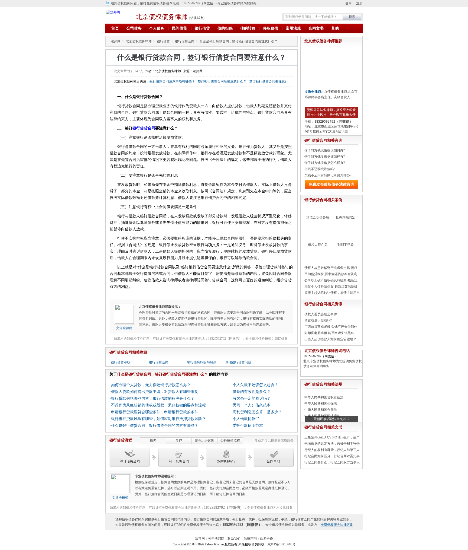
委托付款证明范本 (248, 426)
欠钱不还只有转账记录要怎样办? (327, 175)
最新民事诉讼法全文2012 (331, 419)
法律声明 (250, 539)
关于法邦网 (216, 539)
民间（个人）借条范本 (252, 405)
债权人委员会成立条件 (320, 314)
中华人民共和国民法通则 (322, 416)
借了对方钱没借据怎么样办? (324, 163)
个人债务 (156, 28)
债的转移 (247, 28)
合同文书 (316, 28)
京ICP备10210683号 (281, 544)
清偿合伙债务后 (317, 217)
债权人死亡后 (317, 245)
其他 (335, 28)
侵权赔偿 (270, 28)
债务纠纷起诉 (204, 441)
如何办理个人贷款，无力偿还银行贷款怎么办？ (151, 385)
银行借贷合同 (184, 41)
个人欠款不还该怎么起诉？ (255, 385)
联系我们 (233, 539)
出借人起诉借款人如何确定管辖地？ (330, 339)
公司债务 (134, 28)
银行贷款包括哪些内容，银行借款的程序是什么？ (152, 398)
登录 (348, 3)
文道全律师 (124, 328)
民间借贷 (179, 28)
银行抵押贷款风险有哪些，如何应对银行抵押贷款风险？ (158, 419)
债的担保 (225, 28)
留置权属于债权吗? (318, 320)
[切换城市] (196, 18)
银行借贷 (202, 28)
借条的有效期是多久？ (252, 392)
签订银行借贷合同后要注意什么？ (222, 81)
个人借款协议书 (246, 419)
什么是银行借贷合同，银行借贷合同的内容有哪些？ (154, 426)
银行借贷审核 (120, 362)
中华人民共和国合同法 (320, 410)
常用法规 (293, 28)
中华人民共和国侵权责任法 (323, 397)
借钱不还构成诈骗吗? (319, 169)
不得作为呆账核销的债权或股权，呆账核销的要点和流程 (158, 405)
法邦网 (116, 41)
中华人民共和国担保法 (320, 403)
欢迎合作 (266, 539)
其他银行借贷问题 (238, 362)
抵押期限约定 (345, 217)
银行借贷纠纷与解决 (201, 362)
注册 (359, 3)
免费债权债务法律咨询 (337, 525)
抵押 (153, 441)
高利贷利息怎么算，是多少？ (257, 412)
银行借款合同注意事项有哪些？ (172, 81)
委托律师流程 (230, 441)
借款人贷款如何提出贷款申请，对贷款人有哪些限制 (154, 392)
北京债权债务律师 (162, 16)
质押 (179, 441)
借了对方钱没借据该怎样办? (324, 156)
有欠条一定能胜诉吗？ (252, 398)
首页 (115, 28)
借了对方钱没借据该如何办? (324, 150)
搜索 (352, 17)
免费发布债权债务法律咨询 (331, 184)
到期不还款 (345, 245)
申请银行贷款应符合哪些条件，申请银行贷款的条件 (154, 412)
